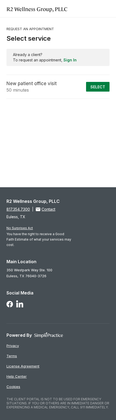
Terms (11, 356)
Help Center (16, 376)
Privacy (12, 345)
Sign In (70, 60)
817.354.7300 (18, 209)
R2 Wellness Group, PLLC (36, 8)
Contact (48, 209)
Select (97, 87)
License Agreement (22, 366)
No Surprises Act (19, 228)
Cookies (13, 386)
